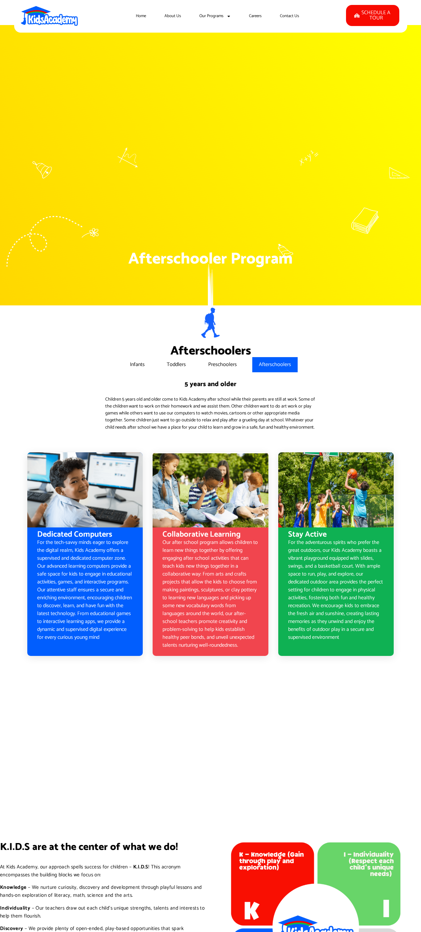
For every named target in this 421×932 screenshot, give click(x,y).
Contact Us (289, 16)
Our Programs (211, 16)
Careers (255, 16)
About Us (172, 16)
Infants (137, 364)
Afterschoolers (275, 364)
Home (141, 16)
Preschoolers (222, 364)
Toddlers (176, 364)
